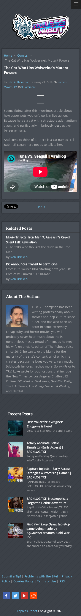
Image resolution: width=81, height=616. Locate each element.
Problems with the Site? (41, 576)
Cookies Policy (23, 581)
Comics (22, 55)
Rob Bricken (19, 257)
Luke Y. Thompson (18, 82)
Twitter (15, 595)
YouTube (24, 595)
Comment (28, 87)
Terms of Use (46, 581)
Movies (8, 87)
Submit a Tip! (11, 576)
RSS (62, 581)
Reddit (33, 595)
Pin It (41, 207)
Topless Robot (27, 611)
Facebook (6, 595)
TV (15, 87)
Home (8, 55)
